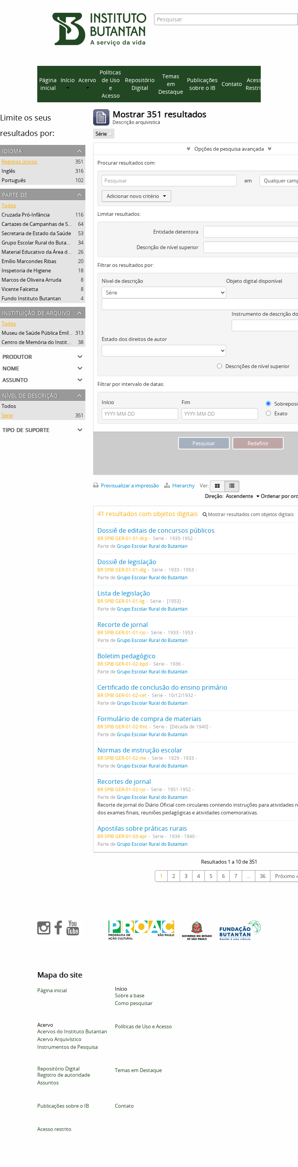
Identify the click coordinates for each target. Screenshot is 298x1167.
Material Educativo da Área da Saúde (44, 251)
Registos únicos (19, 161)
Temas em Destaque (170, 83)
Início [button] (67, 80)
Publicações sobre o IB (202, 83)
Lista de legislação (123, 593)
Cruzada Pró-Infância (26, 214)
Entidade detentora (175, 231)
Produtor (17, 356)
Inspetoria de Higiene (26, 270)
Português (14, 180)
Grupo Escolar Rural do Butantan (39, 242)
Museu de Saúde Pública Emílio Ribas (44, 332)
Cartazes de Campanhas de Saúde (41, 223)
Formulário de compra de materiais (149, 718)
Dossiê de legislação (126, 562)
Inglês (8, 170)
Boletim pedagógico (126, 656)
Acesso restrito (54, 1129)
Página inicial (48, 83)
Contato (232, 84)
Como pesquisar (133, 1003)
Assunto (15, 379)
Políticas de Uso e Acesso (110, 84)
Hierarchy (183, 485)
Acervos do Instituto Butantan (72, 1031)
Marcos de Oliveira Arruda (31, 279)
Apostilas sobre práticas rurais (142, 828)
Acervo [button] (87, 80)
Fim (186, 402)
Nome (10, 367)
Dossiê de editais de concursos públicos (156, 530)
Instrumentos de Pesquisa (67, 1046)
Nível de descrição (30, 394)
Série (7, 415)
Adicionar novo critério (133, 196)
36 (262, 876)
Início (108, 402)
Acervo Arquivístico (59, 1039)
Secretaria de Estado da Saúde (36, 233)
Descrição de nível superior (167, 247)
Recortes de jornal (124, 781)
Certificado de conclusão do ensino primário (162, 687)
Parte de (15, 194)
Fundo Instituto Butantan (31, 298)
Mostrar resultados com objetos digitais (250, 514)
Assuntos (48, 1082)
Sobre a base (129, 995)
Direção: (214, 495)
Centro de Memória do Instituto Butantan (50, 342)
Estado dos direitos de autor (134, 339)
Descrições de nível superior (256, 366)
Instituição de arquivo (36, 312)
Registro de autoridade (63, 1074)
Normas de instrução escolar (139, 750)
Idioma (12, 150)
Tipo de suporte (25, 429)
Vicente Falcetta (20, 289)
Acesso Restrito (256, 83)
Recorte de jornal (122, 624)
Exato (280, 413)
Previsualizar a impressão (129, 485)
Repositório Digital (139, 83)
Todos (9, 205)
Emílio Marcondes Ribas (29, 261)
